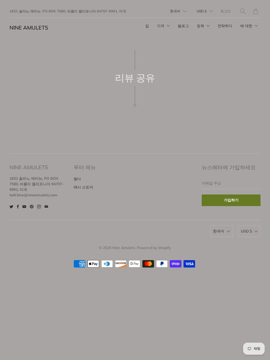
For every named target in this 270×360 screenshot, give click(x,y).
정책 (201, 25)
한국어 (175, 11)
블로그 (183, 25)
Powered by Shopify (154, 247)
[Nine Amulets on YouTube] (24, 206)
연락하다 (225, 25)
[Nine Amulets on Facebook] (18, 206)
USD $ (202, 11)
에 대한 (246, 25)
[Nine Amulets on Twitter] (11, 206)
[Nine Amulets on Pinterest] (31, 206)
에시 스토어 (83, 187)
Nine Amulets (28, 27)
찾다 (77, 179)
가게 (161, 25)
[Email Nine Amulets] (46, 206)
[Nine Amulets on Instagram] (39, 206)
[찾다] (242, 11)
